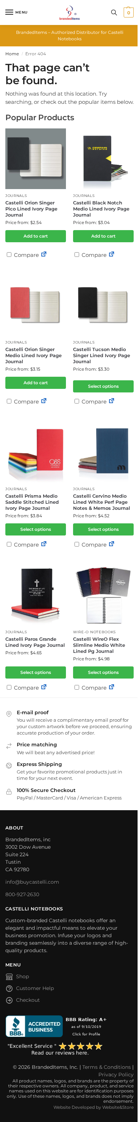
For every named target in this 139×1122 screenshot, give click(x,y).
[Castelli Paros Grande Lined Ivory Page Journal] (35, 595)
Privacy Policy (116, 1074)
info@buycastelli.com (32, 882)
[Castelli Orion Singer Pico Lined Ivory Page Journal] (35, 158)
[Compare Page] (43, 255)
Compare (25, 255)
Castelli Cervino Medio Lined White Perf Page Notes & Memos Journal (101, 502)
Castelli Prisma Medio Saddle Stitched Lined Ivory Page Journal (32, 502)
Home (12, 53)
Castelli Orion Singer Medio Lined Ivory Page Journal (33, 355)
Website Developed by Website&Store (93, 1107)
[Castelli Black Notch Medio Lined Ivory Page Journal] (103, 158)
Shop (22, 976)
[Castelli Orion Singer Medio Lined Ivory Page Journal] (35, 305)
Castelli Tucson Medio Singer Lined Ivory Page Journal (101, 355)
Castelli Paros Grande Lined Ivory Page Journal (35, 642)
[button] (128, 12)
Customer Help (35, 988)
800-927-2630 (22, 894)
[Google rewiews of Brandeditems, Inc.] (69, 1049)
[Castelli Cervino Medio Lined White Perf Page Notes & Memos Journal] (103, 452)
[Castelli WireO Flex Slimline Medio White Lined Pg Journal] (103, 595)
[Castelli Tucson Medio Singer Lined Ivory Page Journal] (103, 305)
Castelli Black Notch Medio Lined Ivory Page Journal (101, 209)
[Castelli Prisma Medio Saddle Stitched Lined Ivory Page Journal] (35, 452)
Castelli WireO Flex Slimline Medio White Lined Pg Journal (99, 645)
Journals (16, 195)
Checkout (28, 1000)
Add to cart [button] (36, 236)
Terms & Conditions (106, 1067)
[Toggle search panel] (114, 12)
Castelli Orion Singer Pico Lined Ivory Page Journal (31, 209)
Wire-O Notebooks (94, 632)
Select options (103, 386)
